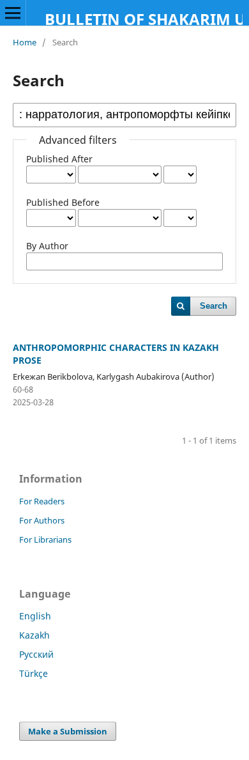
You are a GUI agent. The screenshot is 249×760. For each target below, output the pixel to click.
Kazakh (34, 635)
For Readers (41, 501)
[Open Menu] (13, 13)
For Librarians (45, 539)
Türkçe (33, 673)
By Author (47, 246)
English (35, 616)
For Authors (41, 520)
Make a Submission (67, 731)
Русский (36, 654)
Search (213, 306)
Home (24, 42)
